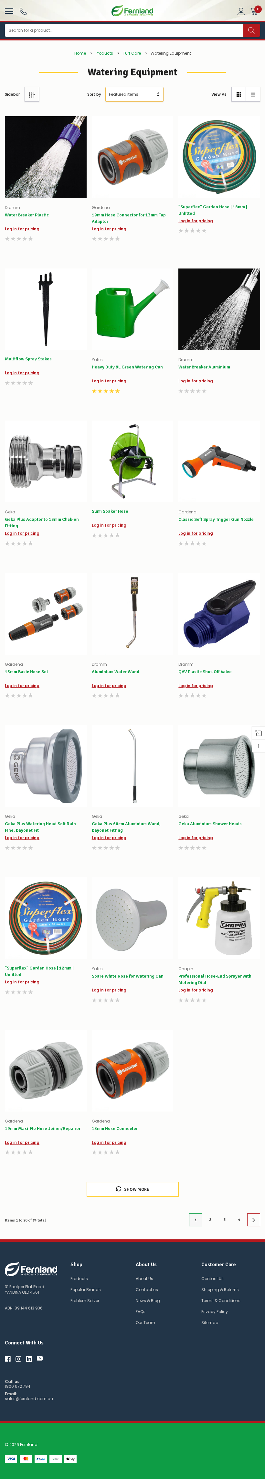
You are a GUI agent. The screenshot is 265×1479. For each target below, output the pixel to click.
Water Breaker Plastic (27, 215)
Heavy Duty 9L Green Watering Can (127, 367)
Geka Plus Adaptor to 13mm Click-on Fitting (42, 523)
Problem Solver (84, 1300)
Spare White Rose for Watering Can (128, 976)
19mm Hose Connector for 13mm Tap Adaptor (129, 218)
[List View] (253, 94)
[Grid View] (238, 94)
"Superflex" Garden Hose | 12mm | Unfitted (39, 971)
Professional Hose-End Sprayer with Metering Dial (214, 979)
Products (79, 1278)
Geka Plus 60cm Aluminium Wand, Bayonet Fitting (126, 827)
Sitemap (209, 1322)
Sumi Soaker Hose (110, 511)
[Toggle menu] (8, 10)
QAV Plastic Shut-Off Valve (205, 671)
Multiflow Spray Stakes (28, 359)
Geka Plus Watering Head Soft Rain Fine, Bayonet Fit (40, 827)
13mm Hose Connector (115, 1128)
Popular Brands (85, 1289)
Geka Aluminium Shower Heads (210, 824)
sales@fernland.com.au (29, 1399)
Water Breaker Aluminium (204, 367)
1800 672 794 (17, 1386)
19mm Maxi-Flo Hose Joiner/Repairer (42, 1128)
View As (219, 94)
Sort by (94, 94)
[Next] (253, 1219)
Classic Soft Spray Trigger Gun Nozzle (216, 519)
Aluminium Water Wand (115, 671)
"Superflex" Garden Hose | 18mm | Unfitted (212, 210)
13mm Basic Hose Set (26, 671)
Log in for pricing (22, 229)
